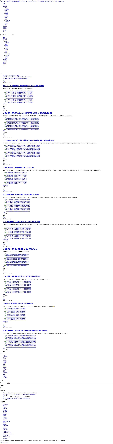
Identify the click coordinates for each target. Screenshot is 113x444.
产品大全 (5, 5)
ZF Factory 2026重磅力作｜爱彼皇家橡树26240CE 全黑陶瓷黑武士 (23, 86)
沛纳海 (6, 12)
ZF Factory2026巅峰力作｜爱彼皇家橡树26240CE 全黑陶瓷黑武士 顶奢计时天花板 (28, 140)
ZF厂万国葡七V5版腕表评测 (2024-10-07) (11, 75)
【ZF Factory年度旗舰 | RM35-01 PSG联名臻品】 (18, 303)
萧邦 (4, 370)
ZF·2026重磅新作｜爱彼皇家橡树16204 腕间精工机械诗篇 (21, 194)
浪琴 (4, 363)
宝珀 (4, 371)
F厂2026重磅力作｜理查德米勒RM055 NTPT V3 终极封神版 (21, 222)
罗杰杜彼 (5, 377)
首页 (4, 3)
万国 (6, 7)
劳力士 (4, 367)
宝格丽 (4, 376)
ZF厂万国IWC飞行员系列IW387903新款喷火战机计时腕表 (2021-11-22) (17, 76)
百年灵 (6, 16)
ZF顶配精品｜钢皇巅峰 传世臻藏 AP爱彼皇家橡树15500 (20, 249)
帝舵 (6, 19)
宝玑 (6, 24)
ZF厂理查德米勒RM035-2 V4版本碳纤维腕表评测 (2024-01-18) (15, 78)
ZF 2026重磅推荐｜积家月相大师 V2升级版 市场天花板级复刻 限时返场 (25, 330)
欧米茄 (6, 13)
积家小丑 (5, 435)
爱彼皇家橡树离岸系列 (8, 434)
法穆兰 (6, 23)
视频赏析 (5, 28)
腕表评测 (5, 6)
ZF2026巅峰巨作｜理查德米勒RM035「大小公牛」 (19, 167)
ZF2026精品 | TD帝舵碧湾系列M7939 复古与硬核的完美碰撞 (21, 276)
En (3, 31)
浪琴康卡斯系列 (7, 432)
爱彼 (6, 10)
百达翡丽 (7, 9)
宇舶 (4, 364)
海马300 (5, 438)
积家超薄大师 (6, 436)
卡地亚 (6, 14)
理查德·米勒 (7, 20)
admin (4, 81)
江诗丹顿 (7, 21)
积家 (6, 17)
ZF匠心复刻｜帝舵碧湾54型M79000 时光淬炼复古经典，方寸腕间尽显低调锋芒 (27, 113)
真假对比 (5, 27)
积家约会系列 (6, 431)
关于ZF (4, 30)
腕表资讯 (5, 26)
